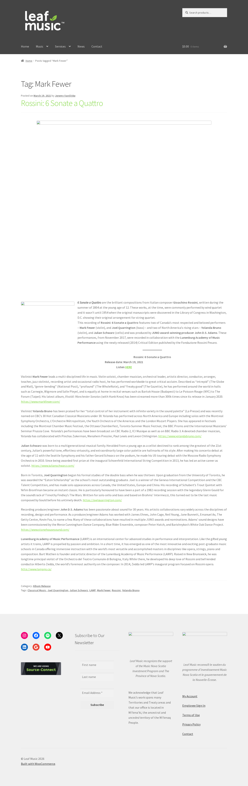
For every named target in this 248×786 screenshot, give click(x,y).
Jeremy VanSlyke (65, 95)
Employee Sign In (193, 705)
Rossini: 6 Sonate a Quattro (62, 103)
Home (25, 46)
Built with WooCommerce (38, 764)
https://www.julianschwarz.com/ (52, 465)
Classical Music (37, 590)
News (81, 46)
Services (60, 46)
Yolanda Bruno (131, 590)
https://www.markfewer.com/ (40, 401)
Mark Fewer (103, 590)
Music (39, 46)
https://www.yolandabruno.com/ (180, 436)
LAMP (92, 590)
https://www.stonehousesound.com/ (45, 530)
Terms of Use (191, 715)
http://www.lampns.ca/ (36, 569)
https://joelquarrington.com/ (102, 500)
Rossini (116, 590)
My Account (189, 696)
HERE (128, 367)
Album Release (42, 586)
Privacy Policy (191, 724)
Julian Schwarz (79, 590)
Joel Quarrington (57, 590)
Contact (96, 46)
